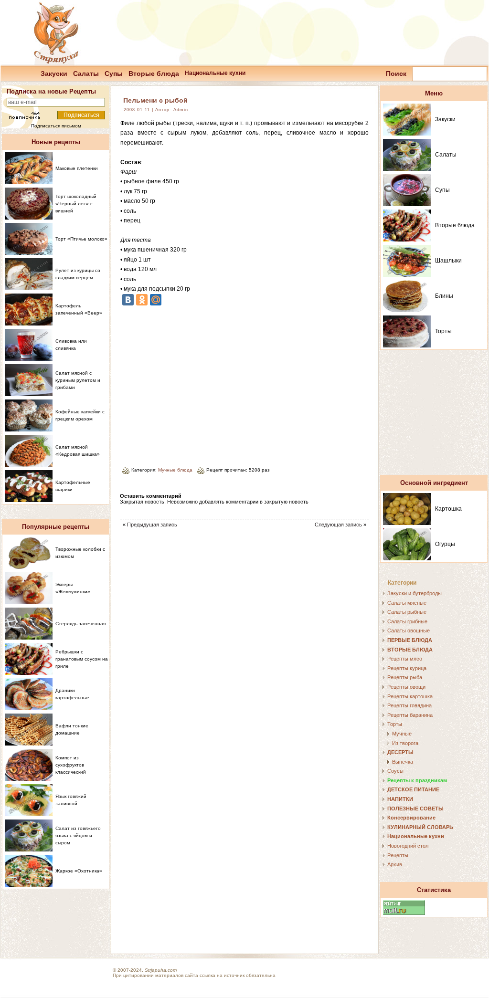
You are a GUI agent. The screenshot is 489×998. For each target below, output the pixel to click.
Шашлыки (448, 260)
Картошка (448, 508)
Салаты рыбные (406, 612)
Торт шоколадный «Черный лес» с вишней (75, 203)
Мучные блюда (175, 470)
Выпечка (402, 762)
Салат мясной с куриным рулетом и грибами (77, 380)
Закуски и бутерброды (414, 593)
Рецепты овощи (406, 687)
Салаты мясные (406, 603)
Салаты (86, 73)
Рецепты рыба (404, 677)
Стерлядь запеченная (80, 623)
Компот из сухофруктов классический (70, 765)
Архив (394, 864)
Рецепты (397, 855)
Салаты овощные (408, 630)
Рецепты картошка (410, 696)
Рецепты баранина (410, 715)
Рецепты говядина (409, 705)
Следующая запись (338, 524)
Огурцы (445, 544)
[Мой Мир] (155, 299)
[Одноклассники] (142, 299)
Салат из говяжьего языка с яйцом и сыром (78, 835)
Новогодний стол (407, 846)
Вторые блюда (153, 73)
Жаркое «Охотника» (78, 870)
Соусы (395, 771)
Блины (444, 296)
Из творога (405, 743)
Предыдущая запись (152, 524)
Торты (443, 331)
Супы (114, 73)
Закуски (54, 73)
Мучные (402, 733)
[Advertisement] (200, 383)
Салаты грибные (407, 621)
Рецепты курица (406, 668)
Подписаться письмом (56, 125)
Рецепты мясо (404, 659)
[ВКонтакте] (128, 299)
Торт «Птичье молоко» (81, 239)
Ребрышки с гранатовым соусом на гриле (81, 659)
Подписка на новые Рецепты (51, 91)
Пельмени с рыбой (155, 100)
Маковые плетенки (76, 168)
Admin (180, 109)
